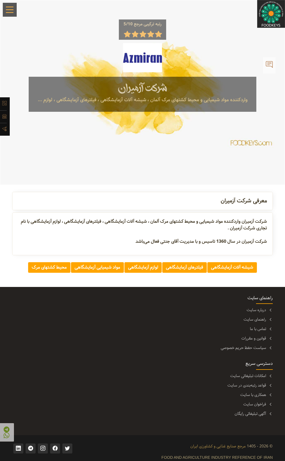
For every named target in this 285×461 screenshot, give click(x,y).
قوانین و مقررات (253, 338)
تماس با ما (258, 329)
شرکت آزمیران (142, 88)
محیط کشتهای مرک (49, 267)
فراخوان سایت (254, 404)
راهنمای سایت (255, 319)
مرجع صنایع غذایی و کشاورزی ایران (218, 446)
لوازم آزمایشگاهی (143, 267)
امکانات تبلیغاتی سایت (248, 376)
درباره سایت (256, 310)
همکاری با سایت (253, 395)
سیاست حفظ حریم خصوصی (243, 348)
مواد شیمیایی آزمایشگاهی (97, 267)
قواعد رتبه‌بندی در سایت (246, 385)
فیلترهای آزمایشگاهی (184, 267)
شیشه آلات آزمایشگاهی (232, 267)
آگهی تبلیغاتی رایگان (250, 414)
